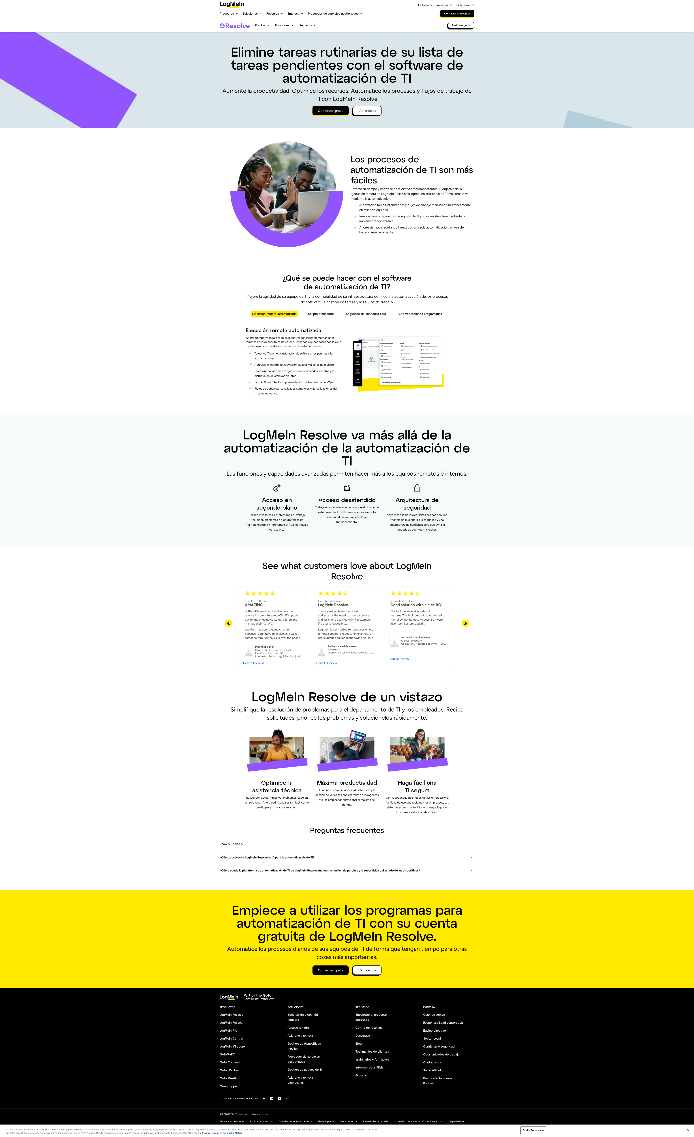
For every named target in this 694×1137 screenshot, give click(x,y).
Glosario (361, 1075)
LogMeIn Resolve (231, 1014)
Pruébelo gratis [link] (461, 25)
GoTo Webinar (229, 1070)
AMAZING (254, 604)
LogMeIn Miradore (232, 1046)
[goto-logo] (347, 997)
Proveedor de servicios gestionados (333, 13)
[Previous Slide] (228, 623)
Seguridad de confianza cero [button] (366, 313)
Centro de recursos (368, 1027)
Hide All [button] (239, 844)
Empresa (293, 13)
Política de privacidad (261, 1121)
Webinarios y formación (372, 1059)
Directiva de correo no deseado (295, 1121)
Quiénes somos (434, 1014)
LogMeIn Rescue (231, 1022)
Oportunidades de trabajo (441, 1054)
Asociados (442, 5)
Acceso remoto (298, 1027)
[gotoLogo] (232, 4)
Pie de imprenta (326, 1121)
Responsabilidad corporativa (443, 1022)
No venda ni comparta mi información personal (418, 1121)
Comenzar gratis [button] (330, 111)
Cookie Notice (234, 1133)
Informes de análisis (369, 1067)
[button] (346, 857)
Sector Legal (432, 1038)
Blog (358, 1043)
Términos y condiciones (232, 1121)
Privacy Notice (210, 1133)
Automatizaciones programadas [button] (420, 313)
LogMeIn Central (231, 1038)
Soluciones (250, 13)
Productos (227, 13)
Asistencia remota (300, 1035)
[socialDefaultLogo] (264, 1098)
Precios (260, 25)
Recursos (272, 13)
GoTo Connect (230, 1062)
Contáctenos (432, 1062)
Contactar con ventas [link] (457, 13)
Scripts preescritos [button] (321, 313)
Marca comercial (348, 1121)
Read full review (253, 663)
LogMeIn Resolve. (333, 604)
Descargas (362, 1035)
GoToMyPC (227, 1054)
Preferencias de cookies (375, 1121)
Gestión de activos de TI (305, 1069)
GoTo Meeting (229, 1078)
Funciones (282, 25)
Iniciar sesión (463, 5)
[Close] (688, 1130)
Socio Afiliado (433, 1070)
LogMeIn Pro (228, 1030)
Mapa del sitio (456, 1121)
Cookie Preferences (533, 1130)
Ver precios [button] (367, 111)
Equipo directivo (434, 1030)
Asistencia (423, 5)
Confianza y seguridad (439, 1046)
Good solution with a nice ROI (416, 604)
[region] (347, 1130)
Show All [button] (225, 844)
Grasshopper (229, 1086)
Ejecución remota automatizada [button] (274, 313)
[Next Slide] (465, 623)
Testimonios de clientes (372, 1051)
